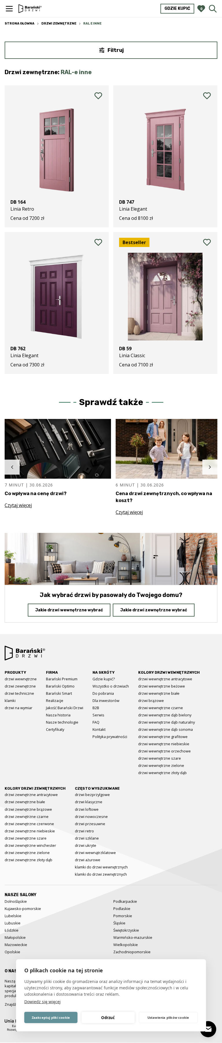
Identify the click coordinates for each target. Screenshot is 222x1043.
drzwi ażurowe (87, 859)
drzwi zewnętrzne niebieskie (30, 831)
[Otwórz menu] (9, 8)
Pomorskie (122, 915)
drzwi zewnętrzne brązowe (28, 809)
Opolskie (12, 951)
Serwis (98, 715)
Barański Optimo (60, 686)
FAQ (95, 722)
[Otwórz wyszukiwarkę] (212, 8)
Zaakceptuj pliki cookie (51, 1017)
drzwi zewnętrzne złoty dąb (28, 859)
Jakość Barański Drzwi (64, 707)
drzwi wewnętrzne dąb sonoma (165, 729)
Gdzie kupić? (103, 678)
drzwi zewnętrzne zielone (27, 852)
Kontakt (99, 729)
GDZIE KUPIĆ (177, 8)
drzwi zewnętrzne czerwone (29, 823)
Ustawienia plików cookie (168, 1017)
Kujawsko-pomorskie (23, 908)
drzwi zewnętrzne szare (26, 838)
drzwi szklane (87, 838)
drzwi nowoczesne (91, 816)
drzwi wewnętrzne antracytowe (165, 678)
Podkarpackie (125, 901)
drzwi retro (84, 831)
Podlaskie (121, 908)
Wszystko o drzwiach (110, 686)
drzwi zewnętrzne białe (25, 801)
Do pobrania (103, 693)
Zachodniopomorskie (132, 951)
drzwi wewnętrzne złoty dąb (162, 772)
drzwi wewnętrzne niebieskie (163, 743)
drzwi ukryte (85, 845)
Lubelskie (13, 915)
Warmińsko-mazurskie (132, 937)
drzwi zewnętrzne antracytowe (31, 794)
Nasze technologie (62, 722)
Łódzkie (11, 930)
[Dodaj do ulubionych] (98, 95)
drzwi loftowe (87, 809)
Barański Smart (59, 693)
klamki (10, 700)
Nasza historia (58, 715)
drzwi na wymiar (18, 707)
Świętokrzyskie (126, 930)
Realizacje (54, 700)
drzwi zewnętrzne (20, 686)
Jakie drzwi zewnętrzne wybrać (153, 610)
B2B (95, 707)
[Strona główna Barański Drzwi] (30, 8)
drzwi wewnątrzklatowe (95, 852)
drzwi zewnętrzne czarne (27, 816)
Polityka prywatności (109, 736)
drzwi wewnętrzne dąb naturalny (166, 722)
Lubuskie (13, 923)
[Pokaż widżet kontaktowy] (208, 1029)
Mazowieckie (16, 944)
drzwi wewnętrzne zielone (161, 765)
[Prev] (12, 467)
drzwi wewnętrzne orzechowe (164, 751)
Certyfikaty (55, 729)
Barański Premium (61, 678)
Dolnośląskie (16, 901)
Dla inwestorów (105, 700)
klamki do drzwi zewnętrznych (101, 874)
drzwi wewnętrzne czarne (160, 707)
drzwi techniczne (19, 693)
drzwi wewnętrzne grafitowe (163, 736)
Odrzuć (108, 1017)
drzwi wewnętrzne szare (159, 758)
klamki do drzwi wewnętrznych (101, 867)
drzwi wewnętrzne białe (159, 693)
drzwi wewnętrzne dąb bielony (164, 715)
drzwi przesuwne (90, 823)
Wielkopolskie (125, 944)
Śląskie (119, 923)
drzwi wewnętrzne (21, 678)
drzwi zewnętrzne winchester (30, 845)
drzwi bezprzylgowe (92, 794)
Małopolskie (15, 937)
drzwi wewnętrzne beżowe (161, 686)
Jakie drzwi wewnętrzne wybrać (69, 610)
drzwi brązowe (151, 700)
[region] (111, 467)
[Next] (209, 467)
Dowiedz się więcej (42, 1001)
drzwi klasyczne (88, 801)
